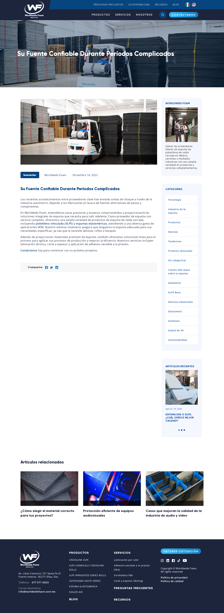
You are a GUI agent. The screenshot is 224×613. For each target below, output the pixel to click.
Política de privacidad (174, 577)
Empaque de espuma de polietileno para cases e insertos (181, 417)
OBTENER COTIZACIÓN (180, 551)
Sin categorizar (177, 260)
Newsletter (29, 175)
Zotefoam (174, 320)
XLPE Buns (174, 292)
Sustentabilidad (139, 4)
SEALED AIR (75, 592)
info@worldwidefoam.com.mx (37, 591)
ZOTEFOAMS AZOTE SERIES (85, 580)
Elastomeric (175, 311)
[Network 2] (167, 561)
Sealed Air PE (176, 330)
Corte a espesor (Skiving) (128, 580)
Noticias (173, 231)
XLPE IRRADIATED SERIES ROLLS (87, 575)
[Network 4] (178, 561)
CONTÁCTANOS (184, 14)
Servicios (123, 14)
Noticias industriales (180, 301)
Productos (101, 14)
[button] (179, 430)
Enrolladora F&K (123, 575)
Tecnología (174, 199)
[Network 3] (173, 561)
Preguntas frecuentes (108, 4)
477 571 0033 (40, 582)
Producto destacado (180, 250)
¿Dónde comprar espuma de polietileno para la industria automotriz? (168, 515)
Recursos (161, 4)
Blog (176, 4)
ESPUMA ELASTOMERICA (83, 586)
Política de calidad (172, 581)
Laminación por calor (126, 559)
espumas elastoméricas (91, 223)
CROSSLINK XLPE (79, 559)
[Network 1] (162, 561)
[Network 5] (185, 561)
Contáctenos (28, 250)
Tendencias (175, 241)
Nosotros (144, 14)
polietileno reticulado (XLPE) (54, 223)
